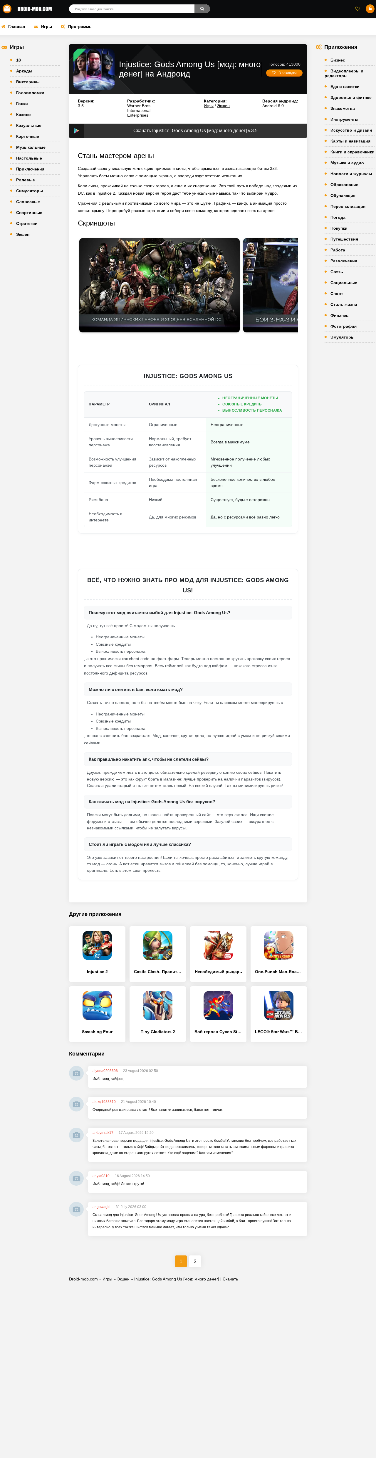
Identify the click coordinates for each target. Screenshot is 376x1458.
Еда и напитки (345, 86)
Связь (336, 271)
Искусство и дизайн (351, 130)
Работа (337, 250)
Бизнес (337, 60)
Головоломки (30, 92)
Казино (23, 114)
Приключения (30, 169)
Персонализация (347, 206)
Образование (344, 184)
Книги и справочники (352, 152)
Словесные (28, 201)
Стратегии (27, 223)
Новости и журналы (351, 173)
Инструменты (344, 119)
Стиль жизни (343, 304)
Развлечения (343, 261)
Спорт (336, 293)
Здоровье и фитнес (351, 97)
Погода (337, 217)
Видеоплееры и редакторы (344, 73)
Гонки (22, 103)
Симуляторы (29, 190)
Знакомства (342, 108)
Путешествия (344, 239)
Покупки (339, 228)
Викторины (28, 81)
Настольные (29, 158)
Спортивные (29, 212)
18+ (19, 60)
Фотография (343, 326)
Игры (46, 26)
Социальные (343, 282)
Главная (16, 26)
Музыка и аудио (347, 162)
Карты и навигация (350, 141)
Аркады (24, 71)
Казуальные (28, 125)
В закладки (287, 73)
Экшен (22, 234)
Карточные (27, 136)
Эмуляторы (342, 337)
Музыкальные (31, 147)
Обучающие (342, 195)
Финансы (340, 315)
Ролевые (25, 180)
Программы (80, 26)
